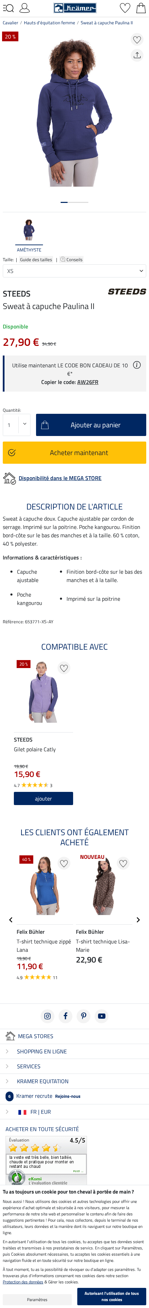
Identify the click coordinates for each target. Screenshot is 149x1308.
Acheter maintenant (79, 452)
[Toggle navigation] (8, 8)
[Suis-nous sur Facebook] (65, 1016)
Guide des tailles (36, 259)
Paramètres (37, 1299)
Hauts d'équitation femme (49, 22)
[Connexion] (24, 7)
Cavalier (10, 22)
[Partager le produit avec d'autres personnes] (137, 55)
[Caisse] (141, 7)
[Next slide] (140, 235)
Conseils (75, 259)
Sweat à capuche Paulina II (107, 22)
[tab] (64, 202)
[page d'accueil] (75, 7)
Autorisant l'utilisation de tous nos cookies (112, 1296)
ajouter (43, 798)
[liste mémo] (125, 7)
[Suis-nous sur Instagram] (47, 1016)
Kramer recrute (44, 1096)
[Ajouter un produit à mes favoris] (137, 39)
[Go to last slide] (11, 920)
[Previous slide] (8, 235)
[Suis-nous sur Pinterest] (83, 1016)
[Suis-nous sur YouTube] (101, 1016)
